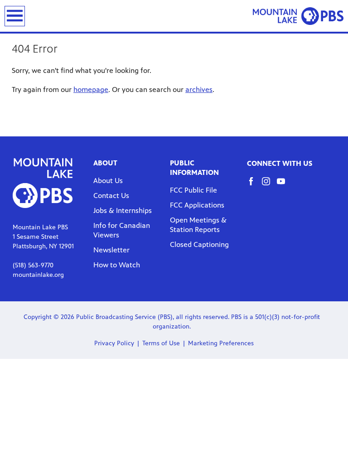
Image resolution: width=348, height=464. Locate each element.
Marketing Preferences (221, 343)
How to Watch (116, 265)
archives (199, 89)
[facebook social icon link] (254, 185)
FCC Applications (197, 205)
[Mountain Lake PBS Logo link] (298, 16)
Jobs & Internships (122, 210)
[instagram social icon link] (269, 185)
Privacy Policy (114, 343)
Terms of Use (161, 343)
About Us (108, 180)
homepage (90, 89)
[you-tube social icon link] (284, 185)
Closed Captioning (199, 244)
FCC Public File (193, 190)
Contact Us (111, 195)
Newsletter (111, 250)
